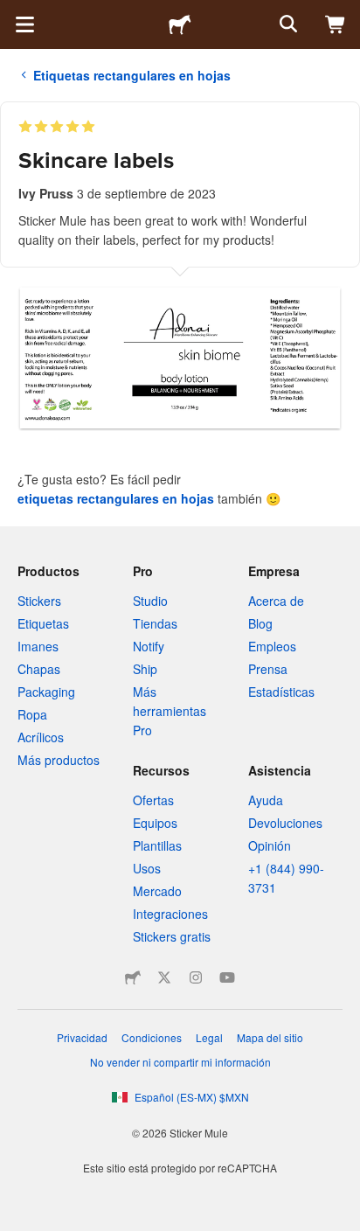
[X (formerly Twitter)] (164, 977)
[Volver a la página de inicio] (180, 24)
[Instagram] (196, 977)
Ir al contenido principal (13, 13)
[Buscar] (286, 24)
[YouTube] (227, 977)
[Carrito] (335, 24)
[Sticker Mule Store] (133, 977)
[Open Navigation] (24, 24)
